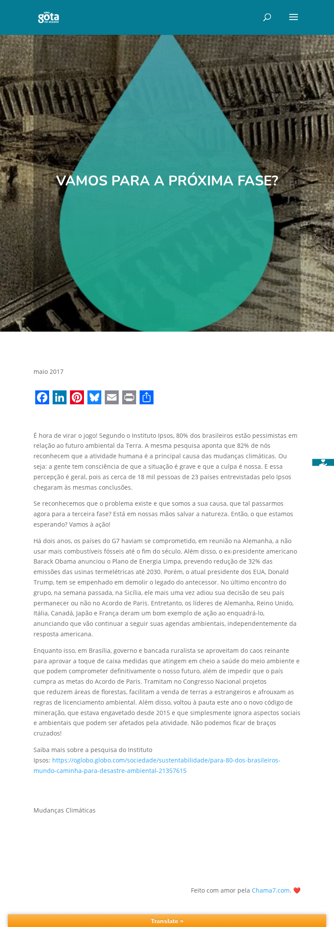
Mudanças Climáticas (64, 810)
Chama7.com (271, 890)
